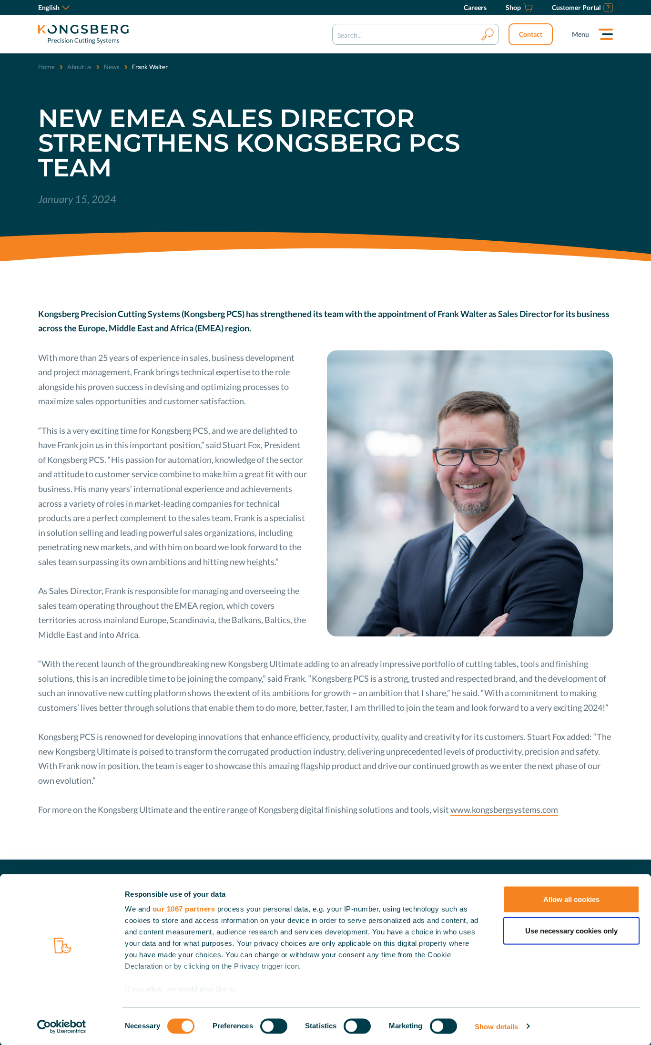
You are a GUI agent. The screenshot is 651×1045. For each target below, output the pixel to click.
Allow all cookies (571, 899)
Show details (496, 1026)
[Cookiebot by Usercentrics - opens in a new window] (61, 1026)
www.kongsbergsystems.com (504, 809)
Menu (580, 34)
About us (79, 67)
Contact (530, 34)
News (112, 67)
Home (46, 67)
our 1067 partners (184, 909)
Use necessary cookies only (571, 930)
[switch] (273, 1026)
